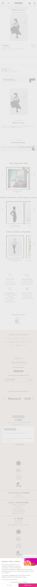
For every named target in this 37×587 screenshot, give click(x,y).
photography (13, 126)
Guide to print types (18, 505)
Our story (18, 495)
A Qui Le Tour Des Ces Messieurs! (15, 260)
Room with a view (17, 192)
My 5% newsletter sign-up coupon (18, 525)
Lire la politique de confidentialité (9, 579)
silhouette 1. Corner (15, 226)
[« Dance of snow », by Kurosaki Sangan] (18, 320)
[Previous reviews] (1, 434)
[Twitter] (22, 372)
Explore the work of (16, 147)
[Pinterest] (19, 372)
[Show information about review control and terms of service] (28, 422)
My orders (18, 521)
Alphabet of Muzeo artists (18, 334)
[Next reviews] (35, 434)
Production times (18, 509)
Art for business (18, 497)
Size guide (18, 507)
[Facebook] (15, 372)
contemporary (26, 126)
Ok (30, 379)
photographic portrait (14, 127)
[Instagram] (17, 372)
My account (18, 523)
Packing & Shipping (18, 511)
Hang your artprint (18, 513)
